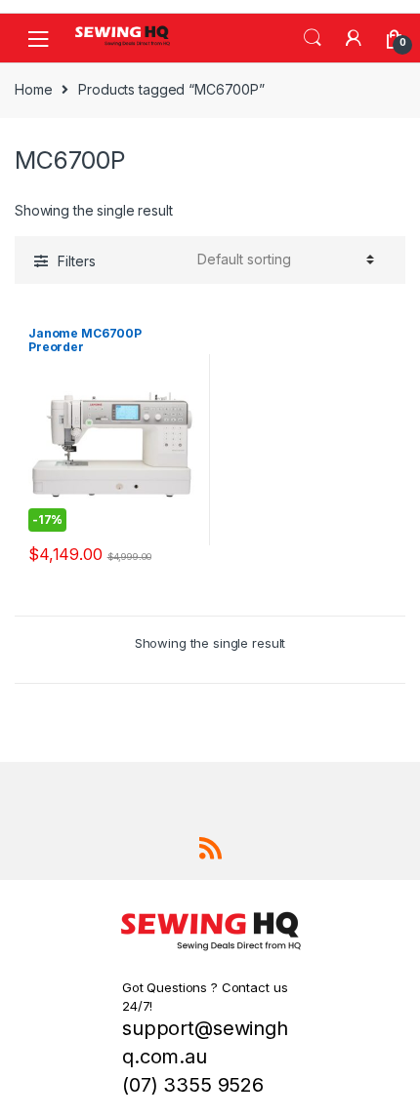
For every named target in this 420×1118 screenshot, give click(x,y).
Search (312, 38)
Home (33, 89)
